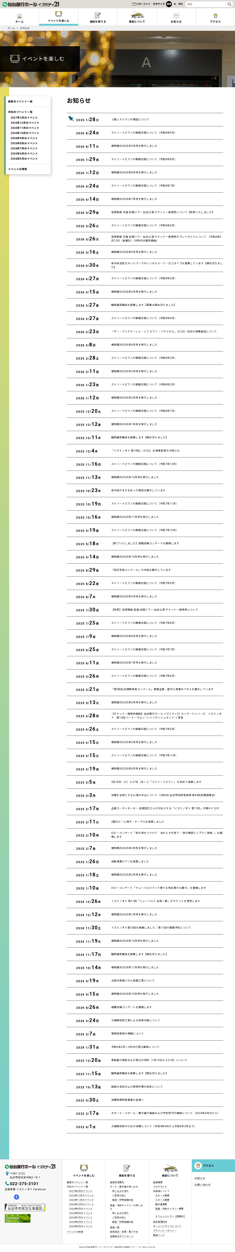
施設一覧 (114, 1227)
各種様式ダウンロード (121, 1236)
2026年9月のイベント (24, 138)
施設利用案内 (117, 1182)
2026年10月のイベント (25, 132)
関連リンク (159, 1235)
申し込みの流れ (120, 1191)
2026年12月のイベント (25, 122)
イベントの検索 (17, 168)
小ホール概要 (162, 1200)
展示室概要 (161, 1204)
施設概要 (157, 1182)
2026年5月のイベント (24, 158)
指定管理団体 (160, 1222)
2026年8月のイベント (24, 143)
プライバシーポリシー (165, 1230)
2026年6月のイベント (24, 153)
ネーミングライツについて (167, 1226)
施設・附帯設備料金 (122, 1200)
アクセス (215, 21)
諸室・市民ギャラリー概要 (169, 1208)
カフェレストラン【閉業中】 (170, 1216)
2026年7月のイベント (24, 148)
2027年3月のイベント (24, 117)
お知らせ (176, 21)
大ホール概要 (162, 1195)
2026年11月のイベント (25, 127)
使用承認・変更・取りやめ (124, 1232)
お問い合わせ (143, 4)
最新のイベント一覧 (20, 101)
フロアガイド (160, 1186)
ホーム (19, 21)
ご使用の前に (119, 1195)
